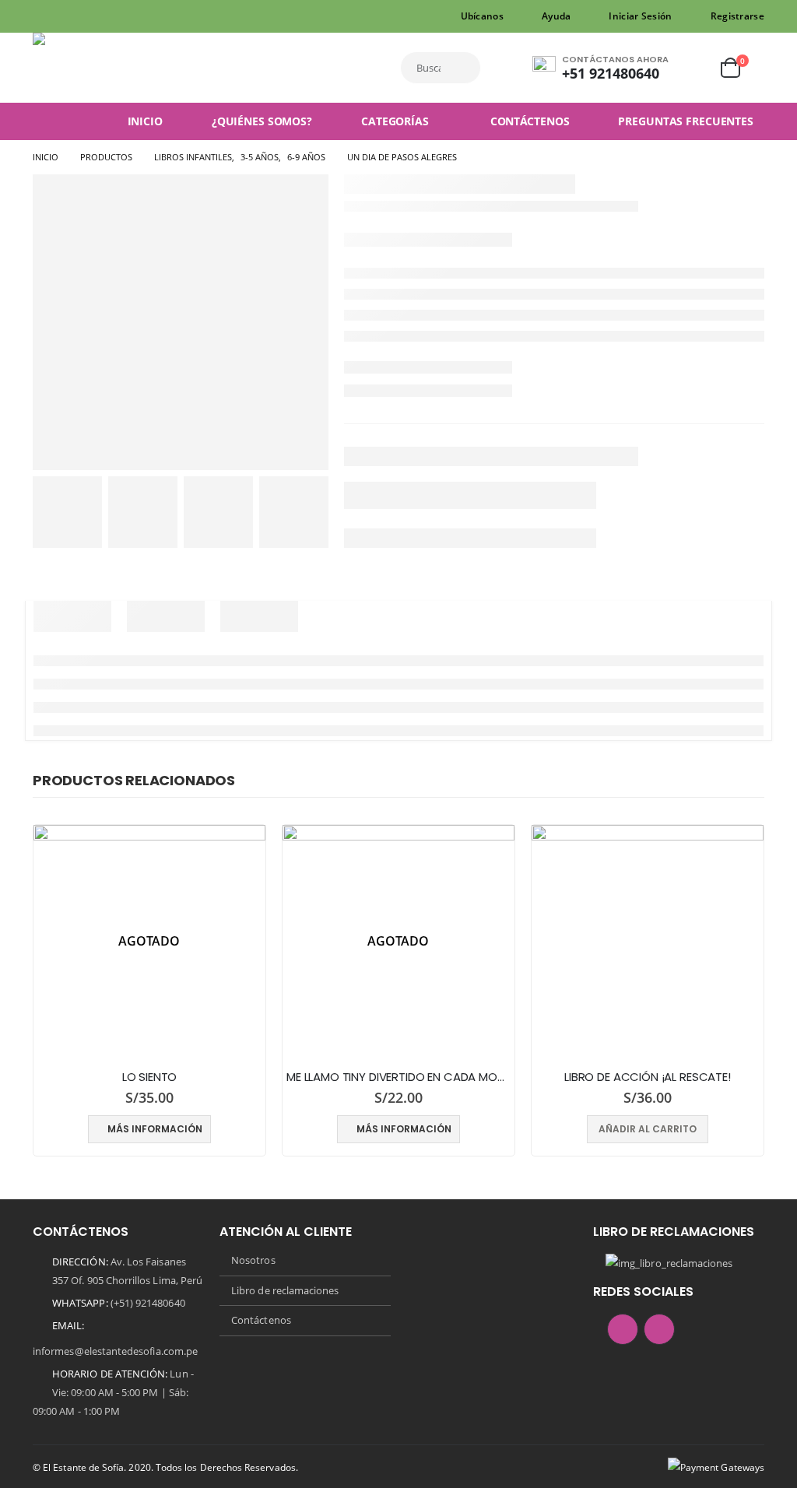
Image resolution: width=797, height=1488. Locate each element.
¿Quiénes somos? (262, 121)
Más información (154, 1128)
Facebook (622, 1329)
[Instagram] (68, 16)
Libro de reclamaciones (285, 1290)
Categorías (395, 121)
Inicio (145, 121)
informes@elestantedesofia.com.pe (115, 1351)
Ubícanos (482, 16)
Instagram (659, 1329)
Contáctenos (530, 121)
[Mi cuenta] (693, 68)
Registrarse (737, 16)
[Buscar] (466, 67)
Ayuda (556, 16)
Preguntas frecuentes (685, 121)
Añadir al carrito (648, 1128)
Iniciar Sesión (640, 16)
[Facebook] (43, 16)
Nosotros (253, 1260)
